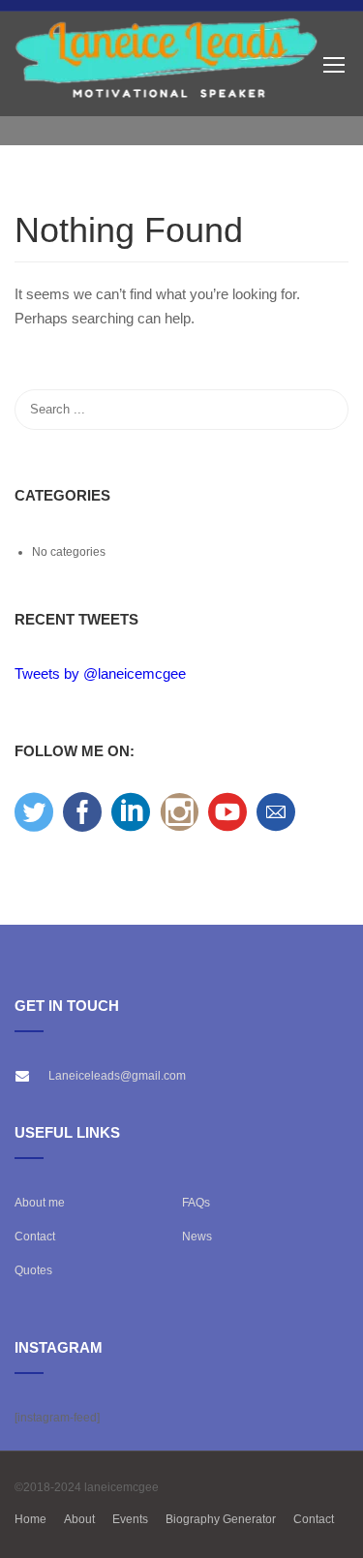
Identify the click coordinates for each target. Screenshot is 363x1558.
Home (30, 1519)
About (79, 1519)
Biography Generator (221, 1519)
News (197, 1236)
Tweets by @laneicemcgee (100, 673)
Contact (35, 1236)
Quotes (33, 1270)
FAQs (196, 1202)
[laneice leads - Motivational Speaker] (167, 64)
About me (40, 1202)
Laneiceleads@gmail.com (117, 1076)
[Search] (324, 409)
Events (130, 1519)
